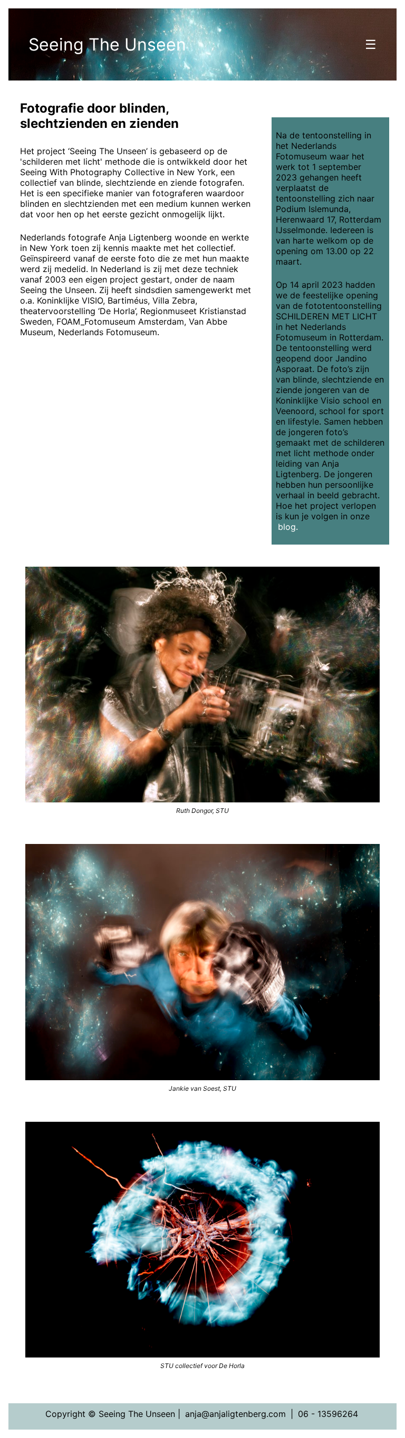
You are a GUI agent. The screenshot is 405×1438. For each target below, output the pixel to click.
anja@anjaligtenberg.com (235, 1414)
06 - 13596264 (328, 1414)
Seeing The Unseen (107, 44)
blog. (288, 526)
